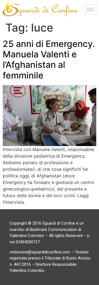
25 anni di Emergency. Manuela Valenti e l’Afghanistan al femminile (49, 59)
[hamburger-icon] (90, 9)
